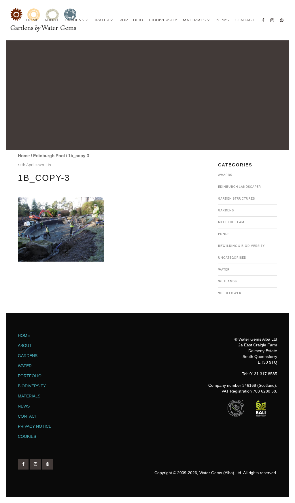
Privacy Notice (34, 426)
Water (224, 269)
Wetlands (227, 281)
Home (24, 155)
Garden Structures (236, 198)
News (24, 406)
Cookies (27, 436)
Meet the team (231, 222)
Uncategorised (232, 257)
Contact (27, 416)
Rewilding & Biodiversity (241, 245)
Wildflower (229, 293)
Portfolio (29, 376)
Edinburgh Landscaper (239, 186)
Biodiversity (32, 386)
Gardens (226, 210)
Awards (225, 175)
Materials (29, 396)
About (25, 345)
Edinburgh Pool (49, 155)
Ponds (224, 234)
